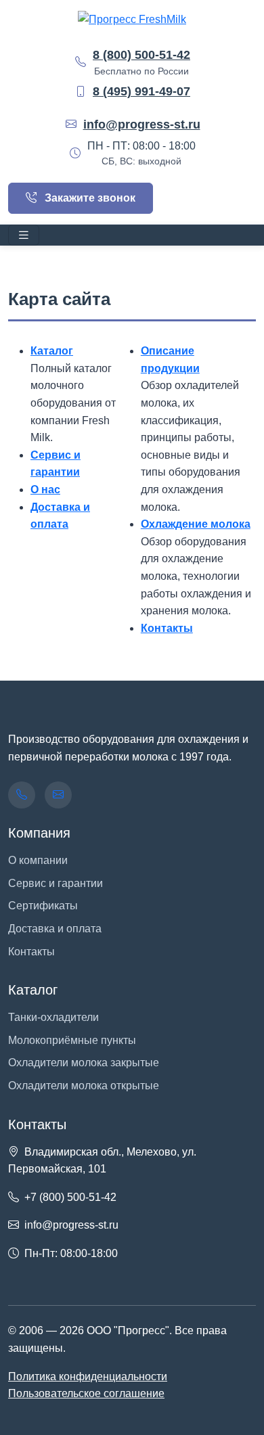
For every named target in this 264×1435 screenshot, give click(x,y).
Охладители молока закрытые (83, 1062)
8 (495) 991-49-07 (141, 91)
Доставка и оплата (55, 928)
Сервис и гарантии (55, 883)
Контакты (167, 628)
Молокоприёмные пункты (72, 1040)
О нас (45, 489)
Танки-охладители (53, 1017)
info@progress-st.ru (141, 124)
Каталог (51, 351)
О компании (38, 860)
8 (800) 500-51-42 (141, 55)
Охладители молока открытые (83, 1085)
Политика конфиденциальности (87, 1376)
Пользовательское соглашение (86, 1393)
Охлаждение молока (195, 524)
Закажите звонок (88, 198)
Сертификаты (43, 905)
